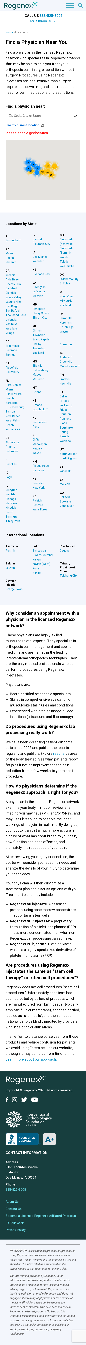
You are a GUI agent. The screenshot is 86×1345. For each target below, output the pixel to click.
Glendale (11, 292)
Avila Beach (13, 279)
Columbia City (41, 243)
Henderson (40, 422)
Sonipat (38, 572)
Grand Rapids (41, 339)
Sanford (38, 505)
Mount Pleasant (70, 366)
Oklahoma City (69, 279)
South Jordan (68, 453)
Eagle (9, 477)
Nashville (65, 383)
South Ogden (68, 458)
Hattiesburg (40, 370)
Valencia (11, 319)
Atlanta (10, 446)
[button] (7, 175)
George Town (14, 589)
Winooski (65, 471)
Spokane (65, 501)
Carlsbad (11, 288)
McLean (65, 484)
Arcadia (10, 275)
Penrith (10, 550)
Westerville (67, 266)
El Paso (64, 400)
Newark (37, 448)
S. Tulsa (65, 283)
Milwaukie (66, 300)
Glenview (11, 503)
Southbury (12, 372)
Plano (63, 423)
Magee (37, 374)
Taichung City (68, 575)
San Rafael (13, 310)
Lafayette (39, 291)
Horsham (66, 322)
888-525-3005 (51, 16)
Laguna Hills (13, 301)
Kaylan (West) (41, 563)
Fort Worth (66, 405)
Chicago (11, 499)
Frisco (64, 409)
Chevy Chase (41, 313)
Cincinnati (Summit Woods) (66, 253)
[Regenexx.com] (26, 1085)
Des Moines (40, 256)
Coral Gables (14, 384)
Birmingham (13, 240)
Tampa (10, 411)
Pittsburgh (67, 327)
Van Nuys (12, 324)
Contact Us (14, 1209)
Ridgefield (12, 367)
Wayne (37, 452)
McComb (38, 379)
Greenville (66, 361)
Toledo (64, 261)
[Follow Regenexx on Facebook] (8, 1100)
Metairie (38, 296)
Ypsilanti (38, 352)
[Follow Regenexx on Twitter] (24, 1100)
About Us (12, 1202)
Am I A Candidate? (40, 21)
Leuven (10, 567)
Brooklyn (38, 483)
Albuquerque (41, 465)
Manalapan (40, 444)
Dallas (64, 396)
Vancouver (67, 505)
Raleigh (37, 500)
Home (9, 32)
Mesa (9, 253)
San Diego (12, 306)
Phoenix (11, 262)
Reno (36, 426)
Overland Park (41, 274)
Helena (37, 392)
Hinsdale (11, 507)
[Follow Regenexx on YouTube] (34, 1100)
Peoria (10, 257)
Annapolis (39, 308)
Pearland (65, 418)
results (59, 753)
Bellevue (65, 497)
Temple (65, 436)
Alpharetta (12, 442)
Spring (64, 432)
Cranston (66, 344)
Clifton (37, 439)
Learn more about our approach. (31, 1059)
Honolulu (11, 464)
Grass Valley (13, 297)
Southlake (66, 427)
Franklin (65, 379)
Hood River (66, 296)
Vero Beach (13, 416)
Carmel (37, 239)
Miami (9, 389)
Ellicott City (40, 317)
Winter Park (13, 429)
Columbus (12, 451)
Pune (36, 568)
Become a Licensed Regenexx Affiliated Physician (41, 1216)
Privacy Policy (16, 1230)
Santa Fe (38, 470)
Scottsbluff (40, 409)
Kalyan (37, 559)
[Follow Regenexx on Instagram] (14, 1100)
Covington (39, 287)
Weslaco (65, 441)
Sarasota (12, 402)
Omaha (37, 405)
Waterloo (38, 261)
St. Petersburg (15, 407)
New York (39, 487)
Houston (65, 414)
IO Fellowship (15, 1223)
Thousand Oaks (16, 315)
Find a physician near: (25, 106)
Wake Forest (41, 509)
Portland (65, 305)
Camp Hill (66, 318)
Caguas (65, 550)
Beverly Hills (13, 284)
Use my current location (22, 125)
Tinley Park (13, 521)
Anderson (66, 357)
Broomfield (13, 345)
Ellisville (37, 365)
